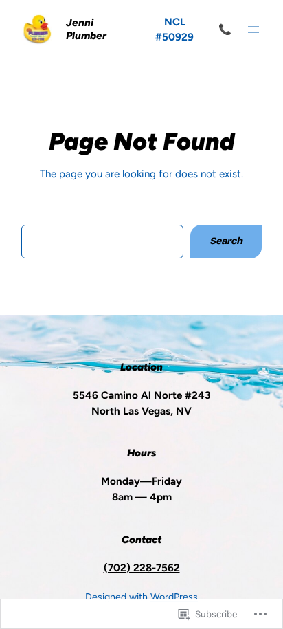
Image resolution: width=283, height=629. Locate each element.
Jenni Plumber (86, 29)
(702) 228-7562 (142, 568)
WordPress (174, 597)
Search (226, 241)
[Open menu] (253, 29)
